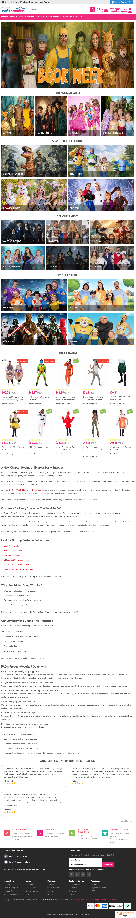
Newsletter (51, 894)
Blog (27, 894)
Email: (19, 862)
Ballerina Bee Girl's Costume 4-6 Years (13, 448)
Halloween (26, 490)
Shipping (94, 884)
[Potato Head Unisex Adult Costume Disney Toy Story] (14, 373)
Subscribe (108, 864)
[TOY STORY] (101, 181)
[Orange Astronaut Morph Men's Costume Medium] (68, 373)
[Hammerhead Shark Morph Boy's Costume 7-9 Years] (95, 373)
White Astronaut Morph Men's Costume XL (38, 448)
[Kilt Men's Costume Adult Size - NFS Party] (122, 373)
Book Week (16, 490)
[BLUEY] (101, 315)
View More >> (126, 821)
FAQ (93, 891)
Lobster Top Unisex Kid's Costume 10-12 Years (65, 448)
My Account (52, 884)
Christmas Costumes (12, 555)
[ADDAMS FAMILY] (23, 248)
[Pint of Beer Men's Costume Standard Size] (122, 423)
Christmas (36, 490)
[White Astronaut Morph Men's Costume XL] (41, 423)
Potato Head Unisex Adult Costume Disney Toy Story (12, 398)
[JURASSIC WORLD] (34, 181)
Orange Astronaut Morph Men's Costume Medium (66, 398)
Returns (72, 891)
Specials (29, 884)
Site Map (73, 894)
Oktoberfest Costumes (13, 560)
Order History (53, 887)
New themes (31, 887)
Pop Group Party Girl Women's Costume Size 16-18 (93, 450)
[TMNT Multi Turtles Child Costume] (41, 373)
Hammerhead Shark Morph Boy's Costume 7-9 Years (93, 398)
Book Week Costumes (13, 546)
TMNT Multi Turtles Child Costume (39, 398)
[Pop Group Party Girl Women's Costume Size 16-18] (95, 423)
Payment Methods (98, 887)
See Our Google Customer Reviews (100, 899)
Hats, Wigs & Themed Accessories (18, 569)
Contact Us (73, 887)
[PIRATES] (112, 248)
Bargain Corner (32, 891)
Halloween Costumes (13, 550)
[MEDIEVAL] (67, 248)
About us (7, 884)
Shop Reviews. (79, 899)
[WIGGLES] (34, 315)
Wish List (51, 891)
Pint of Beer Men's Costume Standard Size (120, 448)
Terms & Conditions (12, 894)
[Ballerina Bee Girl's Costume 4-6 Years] (14, 423)
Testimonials (74, 884)
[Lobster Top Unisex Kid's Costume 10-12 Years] (68, 423)
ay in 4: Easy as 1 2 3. (123, 2)
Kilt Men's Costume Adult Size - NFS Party (119, 398)
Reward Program (11, 887)
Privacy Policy (9, 891)
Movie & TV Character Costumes (17, 565)
